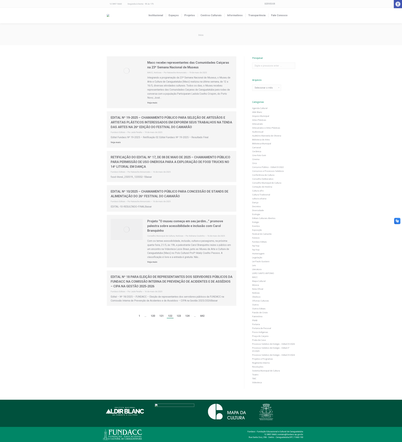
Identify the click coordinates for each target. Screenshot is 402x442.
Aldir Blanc (257, 112)
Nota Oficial (257, 288)
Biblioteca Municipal (261, 143)
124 (187, 315)
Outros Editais (259, 308)
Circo (254, 163)
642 (202, 315)
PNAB (254, 320)
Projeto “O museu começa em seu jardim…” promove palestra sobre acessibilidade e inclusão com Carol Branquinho (185, 225)
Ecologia (256, 214)
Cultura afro (258, 190)
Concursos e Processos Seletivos (268, 171)
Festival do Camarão (262, 233)
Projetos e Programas (262, 358)
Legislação (257, 257)
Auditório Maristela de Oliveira (266, 135)
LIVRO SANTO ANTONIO (263, 273)
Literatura (256, 269)
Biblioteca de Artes (261, 139)
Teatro (255, 374)
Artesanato (257, 123)
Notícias (157, 72)
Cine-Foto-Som (259, 155)
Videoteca (257, 382)
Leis (254, 265)
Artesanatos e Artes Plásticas (266, 127)
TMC (254, 378)
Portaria (256, 324)
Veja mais (152, 103)
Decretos (256, 206)
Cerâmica (256, 151)
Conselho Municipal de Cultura (161, 236)
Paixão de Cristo (260, 312)
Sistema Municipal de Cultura (266, 370)
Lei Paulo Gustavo (260, 261)
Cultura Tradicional (261, 194)
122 (170, 315)
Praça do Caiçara (260, 336)
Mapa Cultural (259, 281)
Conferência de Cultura (263, 175)
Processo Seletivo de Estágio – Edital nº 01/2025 (270, 349)
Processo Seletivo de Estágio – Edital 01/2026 (273, 344)
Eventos (256, 226)
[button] (398, 4)
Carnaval (256, 147)
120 (153, 315)
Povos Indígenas (260, 332)
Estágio (255, 222)
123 (179, 315)
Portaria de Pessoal (261, 328)
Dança (255, 202)
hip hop (255, 245)
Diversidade (258, 210)
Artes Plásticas (259, 120)
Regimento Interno (261, 362)
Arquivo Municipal (260, 116)
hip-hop (256, 249)
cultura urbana (259, 198)
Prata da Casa (259, 340)
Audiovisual (257, 131)
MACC (150, 72)
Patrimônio (257, 316)
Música (255, 285)
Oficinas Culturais (260, 300)
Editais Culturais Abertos (263, 218)
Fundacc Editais (118, 132)
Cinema (255, 159)
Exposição (257, 230)
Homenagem (258, 253)
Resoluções (257, 366)
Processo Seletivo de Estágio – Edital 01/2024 (273, 355)
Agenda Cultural (259, 108)
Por (175, 72)
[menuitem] (156, 15)
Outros (255, 304)
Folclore (256, 237)
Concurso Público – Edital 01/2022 (268, 167)
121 (161, 315)
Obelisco (256, 296)
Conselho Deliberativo (262, 178)
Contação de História (262, 186)
